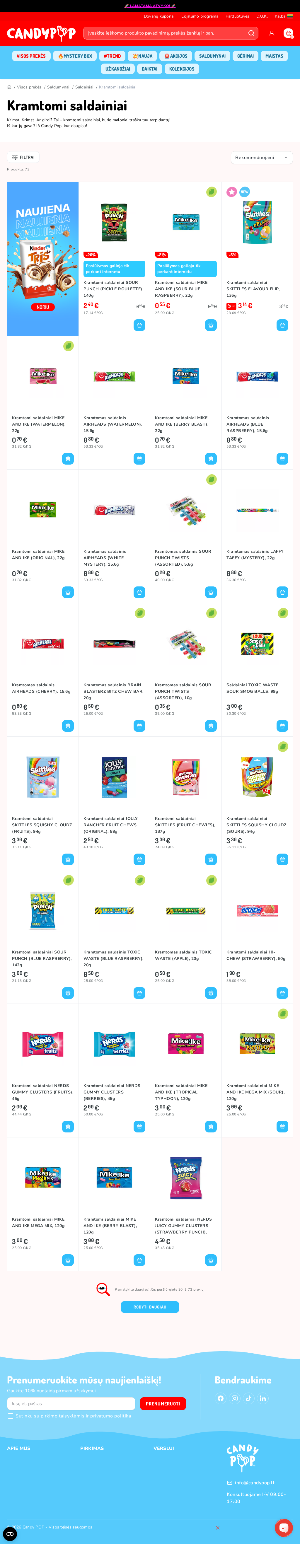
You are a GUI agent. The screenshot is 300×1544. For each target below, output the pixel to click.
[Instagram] (235, 1398)
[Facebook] (220, 1398)
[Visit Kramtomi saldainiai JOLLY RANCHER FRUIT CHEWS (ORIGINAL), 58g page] (114, 777)
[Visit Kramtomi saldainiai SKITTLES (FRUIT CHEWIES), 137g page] (185, 777)
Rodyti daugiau (150, 1306)
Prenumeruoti (163, 1404)
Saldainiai (84, 87)
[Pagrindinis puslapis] (43, 35)
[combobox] (262, 157)
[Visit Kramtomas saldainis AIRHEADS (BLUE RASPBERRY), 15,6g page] (257, 376)
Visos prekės (29, 87)
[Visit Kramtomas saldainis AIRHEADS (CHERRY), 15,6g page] (42, 643)
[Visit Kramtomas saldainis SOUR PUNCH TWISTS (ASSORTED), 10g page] (185, 643)
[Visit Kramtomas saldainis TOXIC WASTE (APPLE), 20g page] (185, 910)
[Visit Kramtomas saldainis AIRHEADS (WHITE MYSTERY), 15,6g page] (114, 510)
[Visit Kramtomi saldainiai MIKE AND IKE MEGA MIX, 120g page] (42, 1177)
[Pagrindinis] (9, 87)
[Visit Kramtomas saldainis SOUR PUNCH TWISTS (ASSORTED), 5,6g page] (185, 510)
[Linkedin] (263, 1398)
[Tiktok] (249, 1398)
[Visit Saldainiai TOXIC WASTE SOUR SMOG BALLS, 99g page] (257, 643)
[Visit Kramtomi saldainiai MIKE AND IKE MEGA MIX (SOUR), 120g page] (257, 1044)
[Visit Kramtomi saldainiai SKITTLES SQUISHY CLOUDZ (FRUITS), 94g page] (42, 777)
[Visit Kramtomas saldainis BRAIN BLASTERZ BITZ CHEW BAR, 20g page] (114, 643)
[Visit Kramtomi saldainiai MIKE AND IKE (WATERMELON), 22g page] (42, 376)
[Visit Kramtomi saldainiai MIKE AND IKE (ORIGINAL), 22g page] (42, 510)
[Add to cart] (139, 325)
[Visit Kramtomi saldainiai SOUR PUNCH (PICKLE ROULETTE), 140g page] (114, 222)
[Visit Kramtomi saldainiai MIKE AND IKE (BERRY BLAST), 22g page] (185, 376)
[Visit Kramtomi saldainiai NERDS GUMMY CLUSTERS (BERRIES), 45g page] (114, 1044)
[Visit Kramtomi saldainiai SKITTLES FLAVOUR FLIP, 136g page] (257, 222)
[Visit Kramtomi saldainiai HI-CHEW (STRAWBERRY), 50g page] (257, 910)
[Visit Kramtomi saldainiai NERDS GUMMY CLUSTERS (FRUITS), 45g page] (42, 1044)
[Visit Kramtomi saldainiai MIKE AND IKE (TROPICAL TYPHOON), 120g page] (185, 1044)
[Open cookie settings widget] (10, 1534)
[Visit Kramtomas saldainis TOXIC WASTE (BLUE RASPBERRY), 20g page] (114, 910)
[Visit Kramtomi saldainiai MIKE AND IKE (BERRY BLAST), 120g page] (114, 1177)
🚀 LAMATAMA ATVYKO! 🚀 (150, 6)
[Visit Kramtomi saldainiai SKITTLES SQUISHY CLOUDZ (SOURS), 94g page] (257, 777)
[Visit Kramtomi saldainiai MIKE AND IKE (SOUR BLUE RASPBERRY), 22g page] (185, 222)
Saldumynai (58, 87)
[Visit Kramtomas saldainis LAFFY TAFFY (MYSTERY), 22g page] (257, 510)
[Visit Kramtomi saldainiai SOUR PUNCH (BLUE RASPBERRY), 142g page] (42, 910)
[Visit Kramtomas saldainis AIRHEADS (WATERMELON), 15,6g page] (114, 376)
